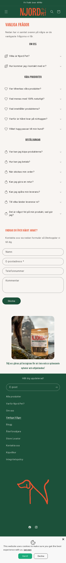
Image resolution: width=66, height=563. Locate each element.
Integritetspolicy (14, 459)
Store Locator (13, 438)
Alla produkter (13, 396)
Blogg (9, 424)
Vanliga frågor (13, 417)
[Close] (63, 539)
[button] (6, 11)
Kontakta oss (13, 445)
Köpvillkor (11, 452)
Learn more (27, 550)
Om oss (10, 410)
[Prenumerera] (56, 387)
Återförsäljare (13, 431)
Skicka (11, 301)
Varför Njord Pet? (15, 403)
